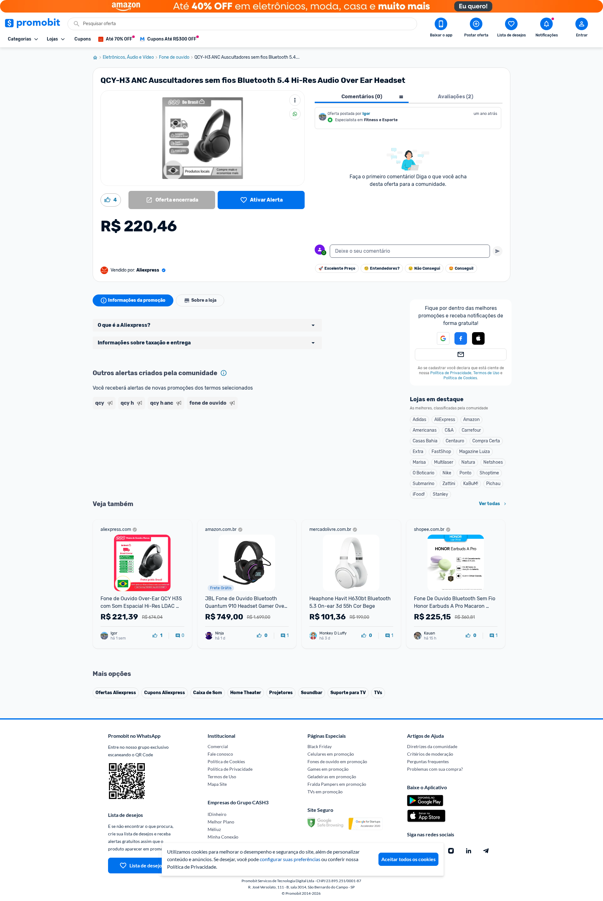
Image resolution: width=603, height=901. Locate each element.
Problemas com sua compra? (435, 769)
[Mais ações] (295, 100)
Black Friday (319, 746)
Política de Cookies (460, 378)
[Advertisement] (213, 436)
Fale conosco (220, 754)
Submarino (423, 483)
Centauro (455, 441)
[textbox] (410, 251)
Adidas (419, 419)
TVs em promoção (325, 791)
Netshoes (493, 462)
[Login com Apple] (478, 338)
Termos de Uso (486, 373)
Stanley (440, 494)
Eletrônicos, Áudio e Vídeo (128, 57)
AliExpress (444, 419)
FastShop (441, 451)
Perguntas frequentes (428, 761)
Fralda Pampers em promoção (336, 784)
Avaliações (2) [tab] (455, 97)
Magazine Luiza (474, 451)
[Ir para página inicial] (98, 57)
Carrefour (471, 430)
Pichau (493, 483)
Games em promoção (328, 769)
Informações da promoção (137, 300)
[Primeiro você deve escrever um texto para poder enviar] (497, 251)
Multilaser (443, 462)
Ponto (465, 473)
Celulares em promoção (330, 754)
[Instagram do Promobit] (451, 851)
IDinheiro (217, 814)
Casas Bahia (425, 441)
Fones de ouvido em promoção (337, 761)
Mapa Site (217, 784)
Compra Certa (486, 441)
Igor (366, 113)
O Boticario (423, 473)
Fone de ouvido (174, 57)
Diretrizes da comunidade (432, 746)
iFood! (419, 494)
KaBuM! (470, 483)
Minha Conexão (223, 836)
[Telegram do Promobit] (486, 851)
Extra (418, 451)
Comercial (218, 746)
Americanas (425, 430)
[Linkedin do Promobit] (468, 851)
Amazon (471, 419)
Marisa (419, 462)
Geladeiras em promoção (331, 776)
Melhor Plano (221, 821)
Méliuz (214, 829)
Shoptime (489, 473)
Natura (468, 462)
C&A (449, 430)
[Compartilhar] (295, 114)
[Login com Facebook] (460, 338)
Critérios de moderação (430, 754)
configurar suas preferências (290, 859)
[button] (439, 338)
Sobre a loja (203, 300)
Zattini (449, 483)
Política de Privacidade (450, 373)
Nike (447, 473)
